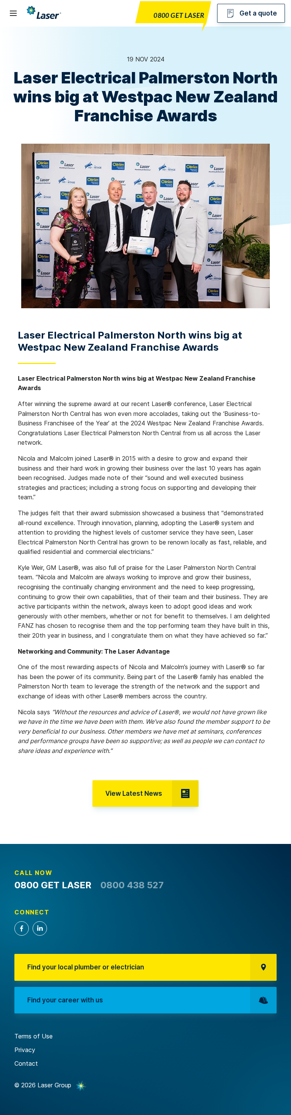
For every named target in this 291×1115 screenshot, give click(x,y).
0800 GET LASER (178, 16)
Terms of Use (33, 1036)
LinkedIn (40, 928)
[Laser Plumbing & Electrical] (44, 18)
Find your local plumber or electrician (85, 967)
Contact (26, 1063)
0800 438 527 (132, 885)
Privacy (24, 1050)
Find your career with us (65, 1000)
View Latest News (133, 793)
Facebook (21, 928)
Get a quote (258, 13)
